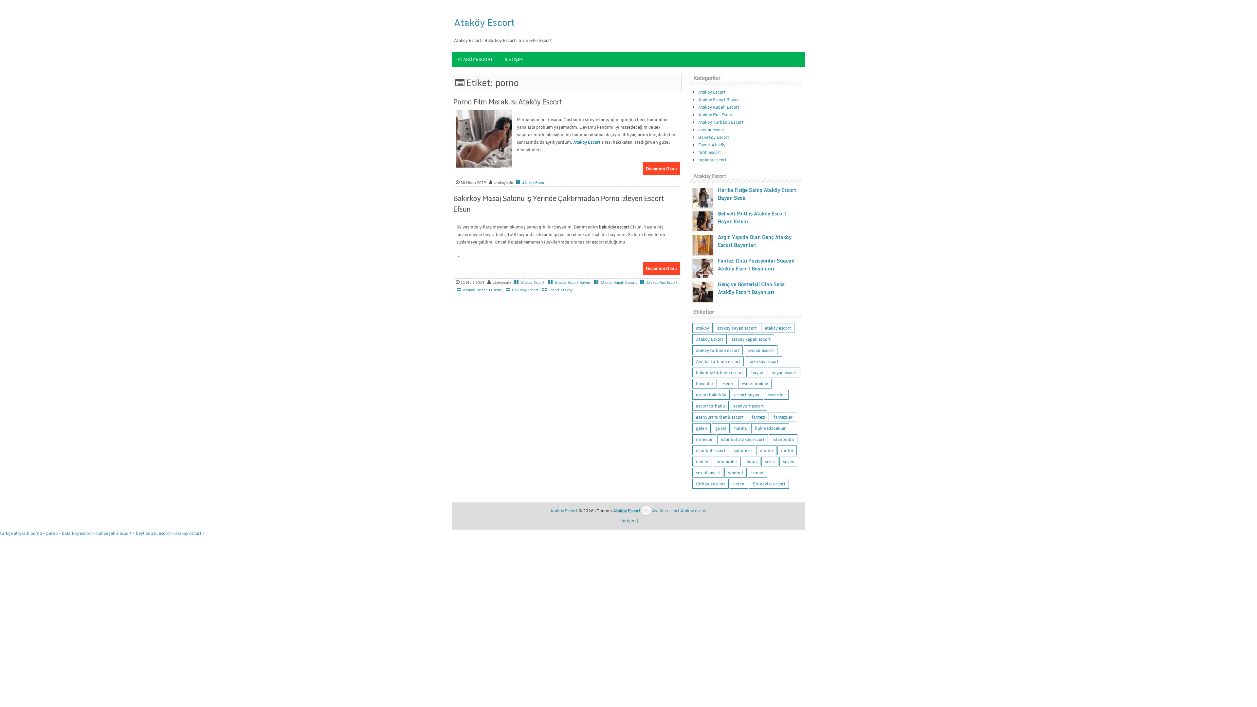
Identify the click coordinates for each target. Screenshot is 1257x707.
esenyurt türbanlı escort (719, 417)
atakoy (702, 328)
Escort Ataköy (561, 290)
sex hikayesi (708, 472)
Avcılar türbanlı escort (718, 361)
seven (788, 461)
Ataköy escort (693, 510)
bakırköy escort (763, 361)
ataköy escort (778, 328)
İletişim (514, 59)
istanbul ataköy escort (742, 439)
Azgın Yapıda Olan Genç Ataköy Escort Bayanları (755, 241)
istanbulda (783, 439)
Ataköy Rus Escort (662, 282)
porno (52, 533)
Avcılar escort (665, 510)
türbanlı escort (710, 483)
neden (702, 461)
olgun (751, 461)
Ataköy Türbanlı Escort (482, 290)
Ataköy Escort (484, 22)
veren (738, 483)
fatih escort (709, 152)
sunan (757, 472)
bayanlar (704, 383)
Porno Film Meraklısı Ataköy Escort (507, 101)
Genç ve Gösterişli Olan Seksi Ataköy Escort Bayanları (752, 288)
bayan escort (784, 372)
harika (740, 428)
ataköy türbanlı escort (717, 350)
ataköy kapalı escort (751, 339)
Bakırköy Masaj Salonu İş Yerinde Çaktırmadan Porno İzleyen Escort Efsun (558, 203)
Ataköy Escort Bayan (572, 282)
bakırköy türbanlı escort (719, 372)
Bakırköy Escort (525, 290)
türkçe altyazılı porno (21, 533)
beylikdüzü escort (153, 533)
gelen (701, 428)
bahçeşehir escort (114, 533)
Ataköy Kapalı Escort (618, 282)
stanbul (735, 472)
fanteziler (783, 417)
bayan (757, 372)
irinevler (704, 439)
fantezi (758, 417)
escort (727, 383)
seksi (770, 461)
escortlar (776, 394)
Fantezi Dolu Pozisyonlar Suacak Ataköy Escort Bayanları (756, 264)
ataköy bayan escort (736, 328)
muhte (766, 450)
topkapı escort (712, 159)
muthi (787, 450)
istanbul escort (710, 450)
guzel (720, 428)
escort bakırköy (711, 394)
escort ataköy (755, 383)
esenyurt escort (748, 405)
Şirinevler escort (769, 483)
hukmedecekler (770, 428)
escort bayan (746, 394)
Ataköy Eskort (709, 339)
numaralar (727, 461)
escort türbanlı (710, 405)
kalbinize (743, 450)
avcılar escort (711, 129)
